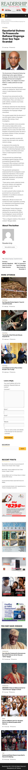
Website (6, 421)
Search (6, 445)
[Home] (3, 16)
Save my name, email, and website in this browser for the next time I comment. (14, 431)
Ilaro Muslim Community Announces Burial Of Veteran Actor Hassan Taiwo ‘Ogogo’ (13, 655)
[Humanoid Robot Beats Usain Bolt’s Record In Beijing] (14, 740)
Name (6, 409)
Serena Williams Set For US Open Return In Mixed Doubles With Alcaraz (12, 722)
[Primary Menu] (7, 16)
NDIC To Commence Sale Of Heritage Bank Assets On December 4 (20, 265)
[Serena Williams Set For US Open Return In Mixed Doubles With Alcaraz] (14, 706)
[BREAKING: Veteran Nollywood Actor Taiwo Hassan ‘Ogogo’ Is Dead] (14, 673)
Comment (7, 389)
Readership (12, 47)
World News (4, 27)
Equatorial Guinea (18, 258)
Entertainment (5, 651)
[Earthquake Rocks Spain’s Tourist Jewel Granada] (14, 287)
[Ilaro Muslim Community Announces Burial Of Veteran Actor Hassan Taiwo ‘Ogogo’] (14, 638)
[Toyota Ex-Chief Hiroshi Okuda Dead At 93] (14, 320)
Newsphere (10, 768)
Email (6, 415)
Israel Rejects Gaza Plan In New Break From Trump (12, 368)
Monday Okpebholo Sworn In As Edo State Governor (7, 264)
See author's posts (10, 247)
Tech (3, 753)
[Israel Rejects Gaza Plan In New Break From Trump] (14, 353)
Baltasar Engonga (9, 258)
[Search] (26, 15)
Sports (3, 718)
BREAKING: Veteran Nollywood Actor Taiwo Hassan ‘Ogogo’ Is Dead (13, 688)
